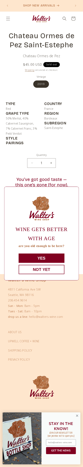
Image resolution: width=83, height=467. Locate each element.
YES (41, 258)
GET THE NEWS (61, 450)
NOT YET (41, 269)
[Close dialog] (77, 415)
